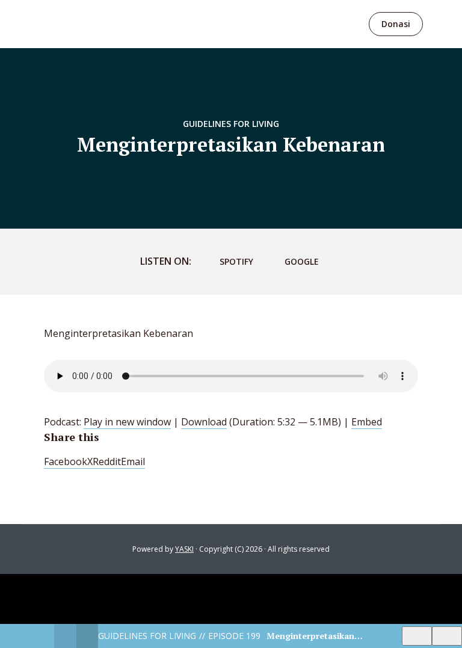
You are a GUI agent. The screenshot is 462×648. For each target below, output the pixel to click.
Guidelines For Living (231, 123)
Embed (366, 421)
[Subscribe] (417, 636)
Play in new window (127, 421)
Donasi (395, 23)
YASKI (184, 549)
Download (204, 421)
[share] (447, 636)
